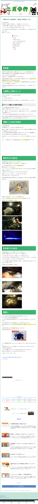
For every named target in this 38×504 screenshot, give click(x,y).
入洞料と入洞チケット (17, 39)
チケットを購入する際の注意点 (19, 41)
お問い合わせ (2, 495)
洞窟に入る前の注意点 (17, 42)
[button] (35, 247)
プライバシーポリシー (4, 497)
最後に (14, 47)
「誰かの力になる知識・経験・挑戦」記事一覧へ (12, 357)
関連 (15, 49)
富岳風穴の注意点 (16, 45)
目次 (15, 35)
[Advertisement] (19, 58)
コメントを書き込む (19, 486)
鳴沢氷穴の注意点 (16, 44)
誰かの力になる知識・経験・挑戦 (7, 377)
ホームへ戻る (4, 358)
